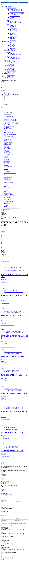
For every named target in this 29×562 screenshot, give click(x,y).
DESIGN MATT (14, 57)
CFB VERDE (13, 33)
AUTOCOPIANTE (11, 25)
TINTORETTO (13, 18)
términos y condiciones (9, 525)
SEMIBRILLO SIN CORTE (16, 9)
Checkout (3, 548)
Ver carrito (3, 541)
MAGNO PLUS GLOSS (16, 54)
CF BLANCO (13, 34)
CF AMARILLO (14, 36)
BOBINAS (12, 64)
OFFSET (9, 42)
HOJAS (11, 63)
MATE (8, 56)
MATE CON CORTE (15, 16)
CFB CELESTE (13, 32)
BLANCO (12, 44)
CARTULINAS (7, 60)
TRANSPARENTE (14, 21)
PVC (8, 20)
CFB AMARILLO (14, 29)
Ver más (2, 463)
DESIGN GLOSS (14, 53)
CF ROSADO (13, 37)
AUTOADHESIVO (11, 8)
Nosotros (6, 205)
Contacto (6, 206)
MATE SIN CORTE (14, 14)
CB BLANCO (13, 26)
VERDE (12, 49)
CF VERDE (12, 38)
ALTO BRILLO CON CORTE (17, 13)
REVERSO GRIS (11, 69)
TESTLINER (10, 77)
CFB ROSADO (13, 30)
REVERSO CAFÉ (11, 65)
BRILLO (9, 52)
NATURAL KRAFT (12, 72)
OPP (8, 24)
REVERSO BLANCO (12, 61)
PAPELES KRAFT (8, 76)
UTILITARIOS (7, 6)
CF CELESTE (13, 40)
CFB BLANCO (13, 28)
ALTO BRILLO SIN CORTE (17, 12)
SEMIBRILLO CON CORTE (17, 10)
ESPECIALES (7, 73)
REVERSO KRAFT (11, 71)
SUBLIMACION (11, 75)
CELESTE (12, 48)
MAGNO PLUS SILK (15, 58)
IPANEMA (12, 17)
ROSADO (12, 46)
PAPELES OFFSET (8, 41)
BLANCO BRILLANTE (16, 22)
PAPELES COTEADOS (9, 50)
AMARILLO (13, 45)
